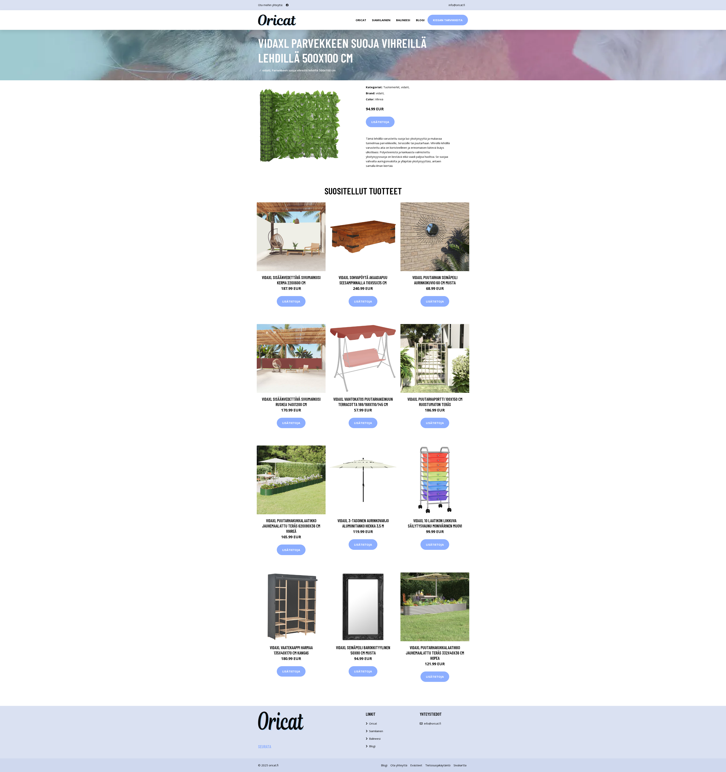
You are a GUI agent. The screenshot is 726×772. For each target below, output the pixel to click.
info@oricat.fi (457, 5)
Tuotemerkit (391, 87)
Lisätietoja (380, 122)
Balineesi (403, 20)
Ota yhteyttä (398, 765)
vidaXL (405, 87)
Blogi (420, 20)
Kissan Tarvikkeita (447, 20)
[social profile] (287, 5)
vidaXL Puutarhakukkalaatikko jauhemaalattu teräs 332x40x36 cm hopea (435, 653)
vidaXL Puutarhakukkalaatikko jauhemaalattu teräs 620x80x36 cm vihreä (291, 526)
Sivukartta (460, 765)
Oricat (361, 20)
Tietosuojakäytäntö (438, 765)
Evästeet (416, 765)
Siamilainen (381, 20)
